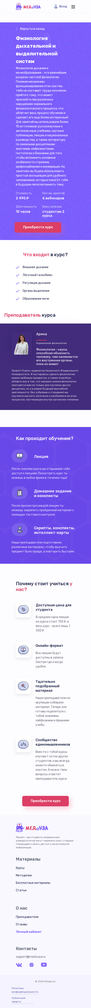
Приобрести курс (38, 227)
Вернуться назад (32, 29)
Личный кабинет (29, 932)
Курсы (20, 868)
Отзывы (21, 924)
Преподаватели (27, 917)
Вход (63, 6)
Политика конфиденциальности (25, 990)
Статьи (21, 890)
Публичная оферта (18, 999)
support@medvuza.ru (31, 957)
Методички (24, 875)
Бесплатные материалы (33, 883)
